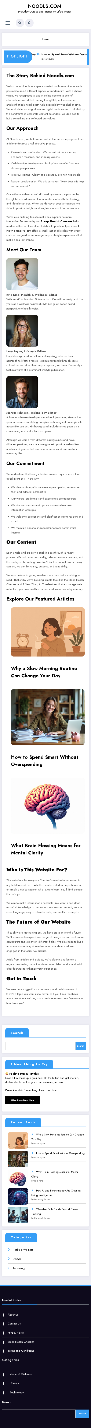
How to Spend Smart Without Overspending (44, 761)
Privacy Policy (16, 1333)
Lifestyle (17, 1259)
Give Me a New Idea (22, 1100)
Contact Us (14, 1324)
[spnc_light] (29, 23)
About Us (13, 1315)
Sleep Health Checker (56, 221)
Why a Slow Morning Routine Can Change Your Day (44, 672)
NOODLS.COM (44, 6)
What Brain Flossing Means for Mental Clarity (46, 849)
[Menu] (7, 23)
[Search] (20, 23)
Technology (19, 1268)
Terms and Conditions (21, 1351)
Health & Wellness (23, 1250)
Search (17, 1032)
